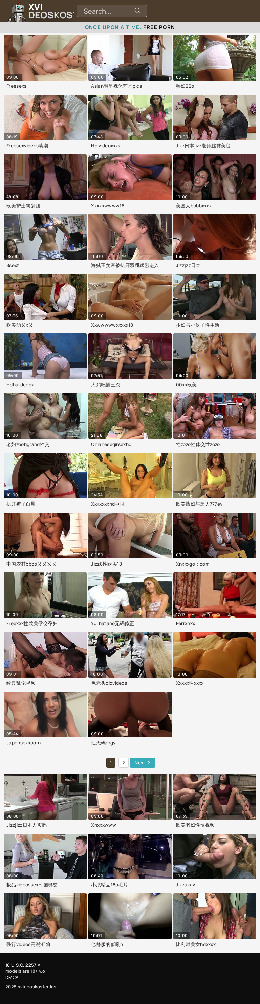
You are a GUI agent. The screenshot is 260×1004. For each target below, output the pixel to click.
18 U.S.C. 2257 (20, 965)
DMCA (11, 977)
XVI (68, 11)
